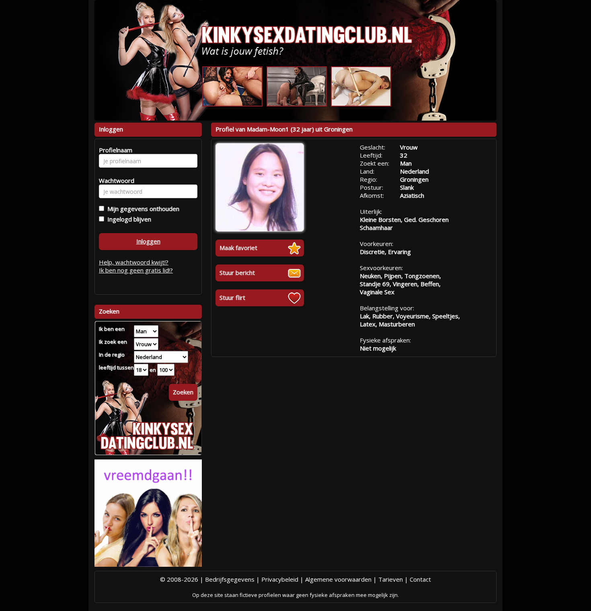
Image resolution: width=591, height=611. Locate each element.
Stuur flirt (232, 297)
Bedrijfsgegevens (229, 579)
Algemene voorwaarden (338, 579)
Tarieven (390, 579)
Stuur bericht (237, 273)
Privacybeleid (279, 579)
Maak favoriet (238, 248)
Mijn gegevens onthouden (141, 209)
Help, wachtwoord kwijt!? (133, 262)
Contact (420, 579)
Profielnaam (114, 150)
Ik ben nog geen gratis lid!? (136, 270)
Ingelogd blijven (127, 219)
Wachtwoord (114, 180)
